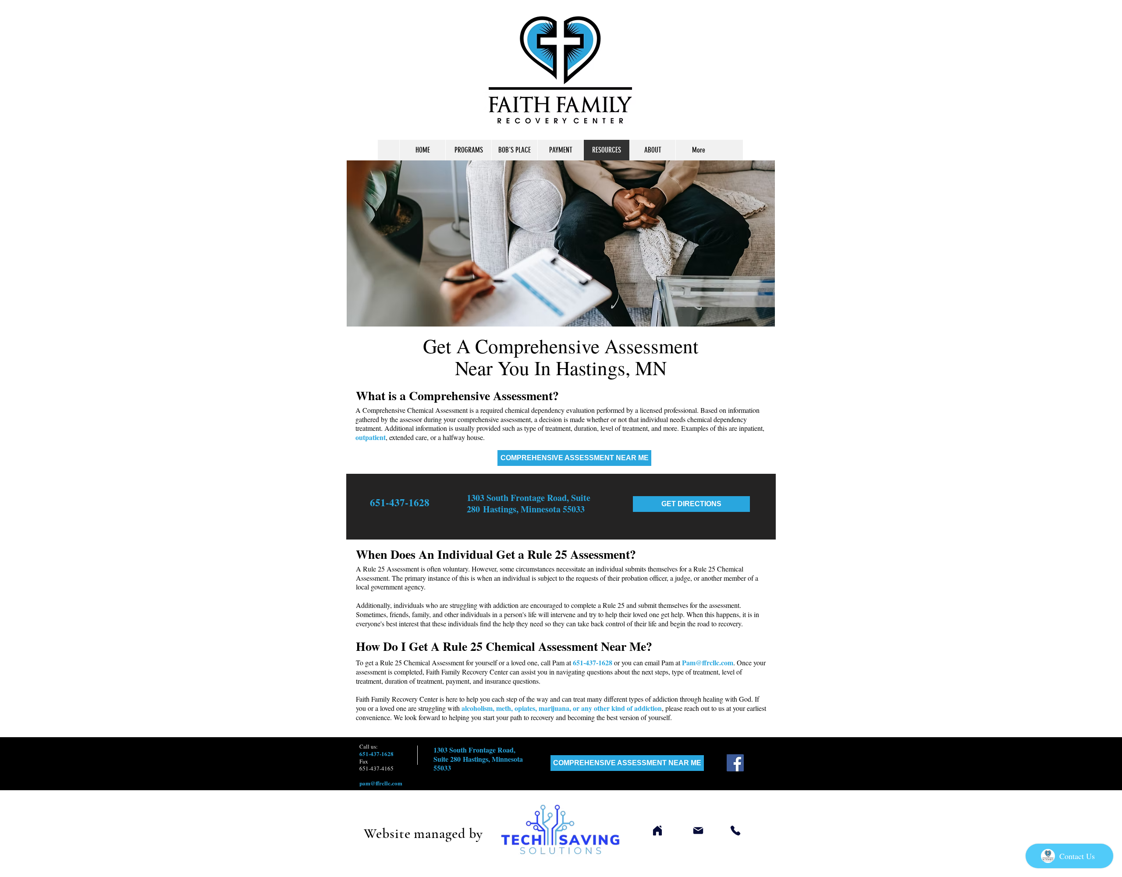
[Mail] (698, 830)
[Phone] (735, 830)
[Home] (657, 830)
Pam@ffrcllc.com (707, 662)
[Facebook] (735, 762)
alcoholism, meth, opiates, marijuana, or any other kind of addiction (562, 708)
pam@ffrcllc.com (380, 783)
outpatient (370, 437)
